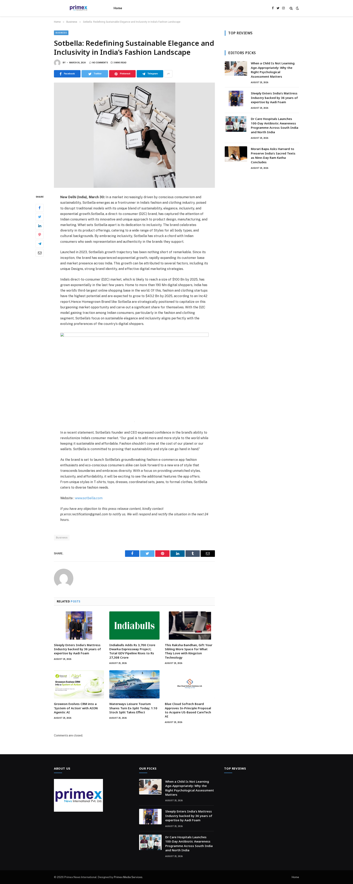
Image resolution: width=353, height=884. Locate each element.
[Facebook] (40, 208)
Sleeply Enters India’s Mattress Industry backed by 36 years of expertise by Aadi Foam (77, 649)
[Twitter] (40, 217)
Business (61, 33)
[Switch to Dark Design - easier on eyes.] (297, 8)
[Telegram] (40, 244)
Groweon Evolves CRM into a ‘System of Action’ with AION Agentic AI (76, 708)
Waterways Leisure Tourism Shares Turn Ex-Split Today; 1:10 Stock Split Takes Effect (133, 708)
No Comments (100, 63)
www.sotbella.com (89, 498)
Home (118, 8)
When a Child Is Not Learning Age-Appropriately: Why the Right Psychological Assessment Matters (273, 69)
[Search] (291, 8)
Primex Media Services (128, 877)
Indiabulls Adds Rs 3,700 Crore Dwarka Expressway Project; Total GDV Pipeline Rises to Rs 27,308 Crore (132, 651)
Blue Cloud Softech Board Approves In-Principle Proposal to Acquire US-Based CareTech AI (188, 710)
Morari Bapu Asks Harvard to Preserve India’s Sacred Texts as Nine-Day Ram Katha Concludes (273, 155)
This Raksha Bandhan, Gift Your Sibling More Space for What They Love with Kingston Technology (188, 651)
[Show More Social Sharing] (168, 73)
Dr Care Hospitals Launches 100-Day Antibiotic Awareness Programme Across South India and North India (274, 125)
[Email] (40, 253)
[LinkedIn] (40, 226)
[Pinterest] (40, 235)
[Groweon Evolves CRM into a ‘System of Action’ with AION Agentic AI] (79, 684)
